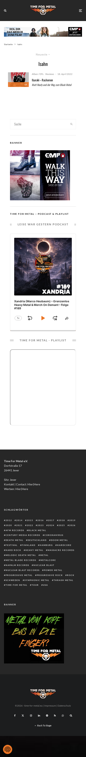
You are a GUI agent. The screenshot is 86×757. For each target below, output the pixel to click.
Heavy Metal (34, 550)
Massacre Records (61, 550)
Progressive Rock (50, 575)
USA (45, 585)
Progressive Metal (19, 575)
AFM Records (15, 530)
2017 (51, 520)
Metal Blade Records (21, 560)
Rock (70, 575)
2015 (30, 520)
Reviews (49, 74)
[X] (23, 715)
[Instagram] (31, 715)
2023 (40, 525)
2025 (62, 525)
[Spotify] (47, 715)
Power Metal (53, 570)
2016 (40, 520)
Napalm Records (17, 565)
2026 (72, 525)
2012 (9, 520)
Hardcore (64, 545)
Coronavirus (53, 535)
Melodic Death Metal (21, 555)
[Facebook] (15, 715)
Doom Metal (59, 540)
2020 (9, 525)
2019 (72, 520)
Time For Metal (16, 585)
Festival (12, 545)
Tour (35, 585)
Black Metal (37, 530)
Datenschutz (64, 705)
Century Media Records (23, 535)
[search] (71, 124)
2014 (19, 520)
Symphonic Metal (36, 580)
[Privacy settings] (7, 749)
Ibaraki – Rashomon (42, 80)
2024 (51, 525)
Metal (44, 555)
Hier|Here (33, 484)
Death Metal (14, 540)
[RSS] (55, 715)
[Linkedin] (39, 715)
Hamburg (46, 545)
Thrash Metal (63, 580)
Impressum (50, 705)
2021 (19, 525)
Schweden (13, 580)
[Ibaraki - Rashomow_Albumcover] (18, 79)
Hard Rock (13, 550)
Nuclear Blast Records (23, 570)
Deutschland (37, 540)
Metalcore (48, 560)
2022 (30, 525)
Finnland (28, 545)
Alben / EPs (37, 74)
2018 (62, 520)
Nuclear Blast (43, 565)
